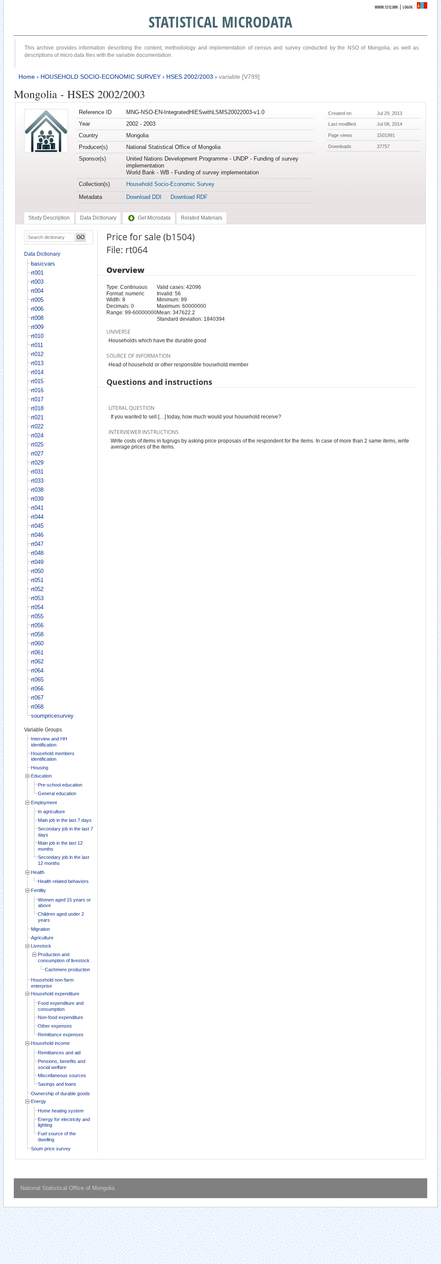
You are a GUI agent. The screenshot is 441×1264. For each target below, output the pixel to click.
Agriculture (42, 937)
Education (41, 775)
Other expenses (55, 1026)
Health (37, 872)
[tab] (49, 218)
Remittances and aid (59, 1052)
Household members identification (53, 756)
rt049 (37, 562)
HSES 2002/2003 (189, 76)
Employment (44, 802)
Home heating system (61, 1110)
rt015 (37, 381)
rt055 (37, 616)
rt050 (37, 571)
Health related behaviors (63, 881)
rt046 (37, 535)
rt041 (37, 508)
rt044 (37, 517)
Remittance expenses (61, 1034)
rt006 (37, 309)
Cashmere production (67, 969)
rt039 (37, 499)
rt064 (37, 670)
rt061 (37, 652)
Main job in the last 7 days (65, 820)
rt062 (37, 661)
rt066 (37, 688)
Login (408, 7)
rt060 (37, 643)
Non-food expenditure (60, 1017)
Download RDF (189, 197)
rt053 (37, 598)
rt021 (37, 417)
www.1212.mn (386, 7)
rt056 (37, 625)
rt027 (37, 453)
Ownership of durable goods (60, 1093)
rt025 (37, 444)
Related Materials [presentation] (201, 218)
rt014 (37, 372)
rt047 (37, 544)
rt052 (37, 589)
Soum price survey (51, 1148)
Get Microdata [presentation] (154, 218)
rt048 (37, 553)
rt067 (37, 697)
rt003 (37, 282)
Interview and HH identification (49, 741)
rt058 (37, 634)
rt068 (37, 706)
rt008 (37, 318)
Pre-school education (60, 784)
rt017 (37, 399)
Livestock (41, 945)
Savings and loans (57, 1084)
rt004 (37, 291)
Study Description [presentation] (49, 218)
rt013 (37, 363)
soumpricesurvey (52, 716)
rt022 (37, 426)
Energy (38, 1101)
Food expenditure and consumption (61, 1006)
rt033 (37, 480)
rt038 (37, 489)
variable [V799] (239, 76)
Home (27, 76)
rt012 (37, 354)
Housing (39, 767)
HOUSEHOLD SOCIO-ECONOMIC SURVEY (100, 76)
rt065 (37, 679)
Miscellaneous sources (62, 1075)
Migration (40, 929)
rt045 (37, 526)
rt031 (37, 471)
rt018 (37, 408)
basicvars (43, 263)
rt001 (37, 273)
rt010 (37, 336)
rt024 (37, 435)
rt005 (37, 300)
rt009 (37, 327)
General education (57, 793)
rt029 (37, 462)
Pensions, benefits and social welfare (61, 1064)
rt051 (37, 580)
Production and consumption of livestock (64, 957)
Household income (50, 1043)
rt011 (37, 345)
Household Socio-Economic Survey (170, 184)
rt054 (37, 607)
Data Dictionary (42, 254)
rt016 (37, 390)
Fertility (38, 890)
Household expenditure (55, 993)
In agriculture (51, 811)
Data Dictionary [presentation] (98, 218)
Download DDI (143, 197)
